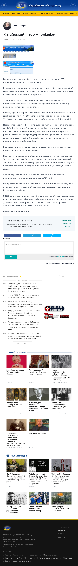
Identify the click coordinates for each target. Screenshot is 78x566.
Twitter (68, 227)
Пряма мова (30, 558)
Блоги (6, 40)
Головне (33, 447)
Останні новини (11, 276)
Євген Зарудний (20, 26)
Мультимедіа (44, 558)
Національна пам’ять (65, 13)
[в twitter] (52, 235)
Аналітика (16, 13)
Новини (5, 13)
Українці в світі (47, 13)
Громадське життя (30, 13)
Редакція (61, 531)
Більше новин (22, 344)
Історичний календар (60, 382)
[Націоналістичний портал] (51, 316)
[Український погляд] (7, 528)
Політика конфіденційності (11, 547)
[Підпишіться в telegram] (32, 235)
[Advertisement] (59, 290)
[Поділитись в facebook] (12, 235)
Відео (9, 486)
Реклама (60, 534)
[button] (4, 5)
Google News (65, 220)
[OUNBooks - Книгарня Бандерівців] (59, 309)
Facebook (67, 224)
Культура (68, 558)
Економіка (57, 558)
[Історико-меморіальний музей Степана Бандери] (67, 316)
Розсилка (61, 537)
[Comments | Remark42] (39, 253)
